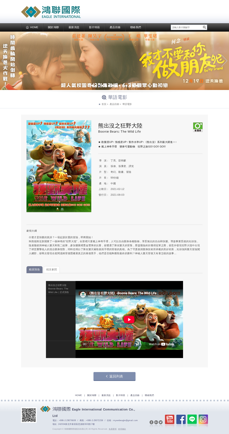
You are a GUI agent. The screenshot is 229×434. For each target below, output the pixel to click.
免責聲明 (113, 429)
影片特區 (94, 27)
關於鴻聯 (53, 27)
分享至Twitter (161, 424)
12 (129, 86)
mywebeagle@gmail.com (125, 420)
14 (136, 86)
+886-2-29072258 (94, 420)
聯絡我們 (135, 27)
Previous (5, 60)
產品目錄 (115, 27)
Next (224, 60)
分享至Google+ (156, 424)
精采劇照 (51, 269)
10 (123, 86)
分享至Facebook (151, 424)
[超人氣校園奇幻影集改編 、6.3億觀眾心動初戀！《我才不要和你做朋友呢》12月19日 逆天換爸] (114, 61)
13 (133, 86)
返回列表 (116, 376)
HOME (34, 27)
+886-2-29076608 (67, 420)
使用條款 (122, 429)
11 (126, 86)
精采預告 (34, 269)
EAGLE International (51, 12)
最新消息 (74, 27)
